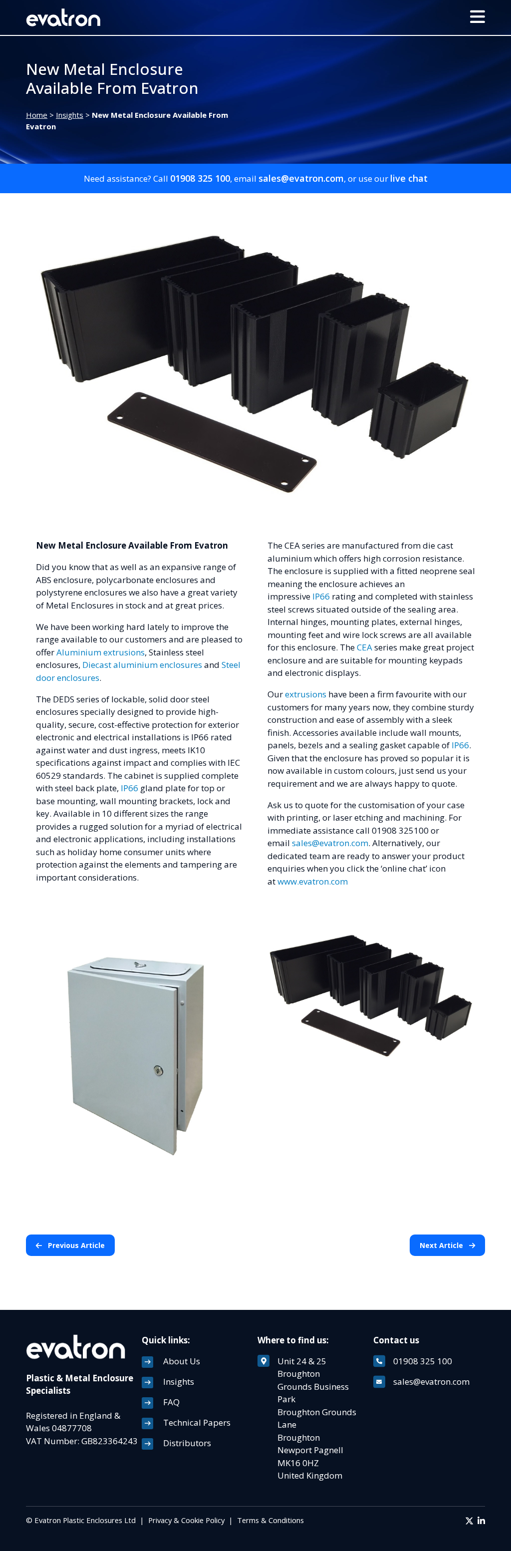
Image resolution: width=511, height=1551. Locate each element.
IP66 (129, 788)
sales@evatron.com (301, 178)
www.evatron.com (312, 881)
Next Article (442, 1245)
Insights (69, 115)
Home (36, 115)
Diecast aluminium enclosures (142, 664)
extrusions (305, 694)
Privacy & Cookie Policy (186, 1520)
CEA (364, 647)
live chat (409, 178)
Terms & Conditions (270, 1520)
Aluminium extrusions (100, 652)
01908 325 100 (200, 178)
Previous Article (75, 1245)
